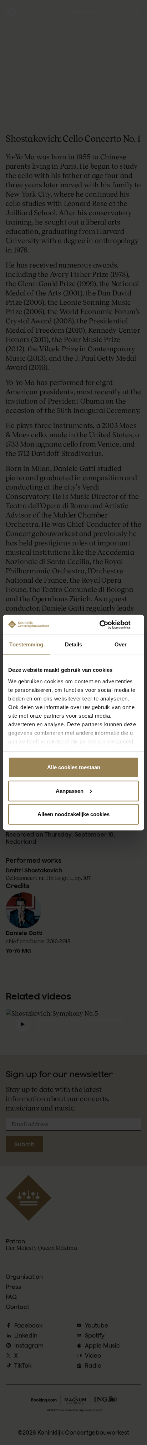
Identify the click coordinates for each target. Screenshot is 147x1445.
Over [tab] (121, 644)
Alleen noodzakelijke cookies (73, 814)
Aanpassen (69, 790)
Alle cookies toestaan (73, 767)
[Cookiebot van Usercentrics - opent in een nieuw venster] (107, 624)
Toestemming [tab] (26, 644)
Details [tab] (73, 644)
